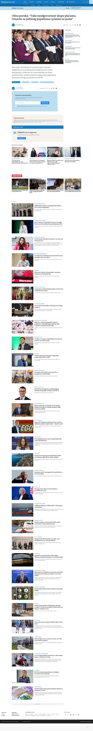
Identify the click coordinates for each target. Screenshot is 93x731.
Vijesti (25, 2)
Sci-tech (46, 2)
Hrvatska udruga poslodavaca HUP (47, 82)
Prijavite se (45, 102)
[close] (87, 726)
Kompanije (38, 2)
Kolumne (53, 2)
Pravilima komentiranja (55, 121)
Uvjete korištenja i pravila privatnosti (39, 106)
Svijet (52, 5)
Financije (31, 2)
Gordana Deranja (35, 82)
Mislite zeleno (59, 5)
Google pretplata (16, 82)
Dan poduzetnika (25, 82)
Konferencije (61, 2)
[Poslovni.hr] (8, 2)
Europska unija (46, 5)
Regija (39, 5)
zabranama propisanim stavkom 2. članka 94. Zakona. (32, 122)
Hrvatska (33, 5)
